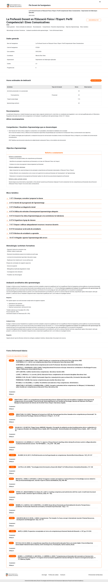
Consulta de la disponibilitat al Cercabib (17, 356)
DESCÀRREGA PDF (94, 20)
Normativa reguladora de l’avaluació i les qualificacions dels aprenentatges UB (80, 288)
